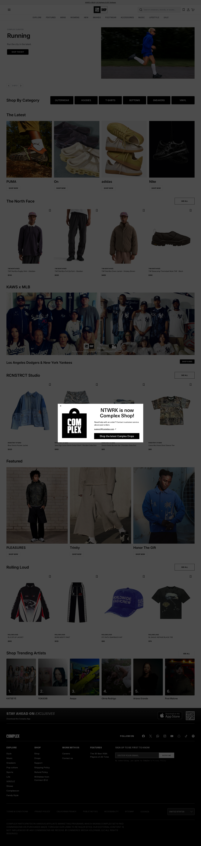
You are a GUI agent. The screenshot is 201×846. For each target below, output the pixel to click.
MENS (63, 17)
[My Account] (188, 9)
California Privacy (66, 811)
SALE (166, 17)
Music (9, 758)
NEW (86, 17)
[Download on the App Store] (170, 716)
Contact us (67, 758)
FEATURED (51, 17)
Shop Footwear (18, 52)
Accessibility (111, 811)
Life (8, 776)
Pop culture (12, 767)
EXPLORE (37, 17)
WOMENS (74, 17)
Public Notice (90, 811)
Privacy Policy (159, 760)
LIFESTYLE (154, 17)
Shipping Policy (42, 767)
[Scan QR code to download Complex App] (190, 715)
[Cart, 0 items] (193, 9)
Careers (66, 753)
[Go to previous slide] (8, 85)
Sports (9, 772)
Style (8, 753)
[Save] (50, 210)
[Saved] (183, 10)
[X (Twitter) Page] (150, 736)
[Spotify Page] (193, 736)
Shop (37, 753)
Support (38, 762)
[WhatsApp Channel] (157, 736)
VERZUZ (10, 781)
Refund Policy (41, 772)
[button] (101, 51)
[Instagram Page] (164, 736)
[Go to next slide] (20, 85)
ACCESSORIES (127, 17)
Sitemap (129, 811)
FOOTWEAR (110, 17)
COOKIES (145, 811)
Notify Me (166, 755)
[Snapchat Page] (179, 736)
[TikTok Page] (186, 736)
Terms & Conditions (17, 811)
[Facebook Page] (143, 736)
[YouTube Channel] (172, 736)
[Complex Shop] (100, 9)
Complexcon (12, 790)
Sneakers (11, 762)
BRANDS (97, 17)
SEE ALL (184, 201)
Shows (9, 785)
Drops (37, 758)
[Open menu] (9, 9)
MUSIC (141, 17)
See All (186, 654)
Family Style (12, 795)
